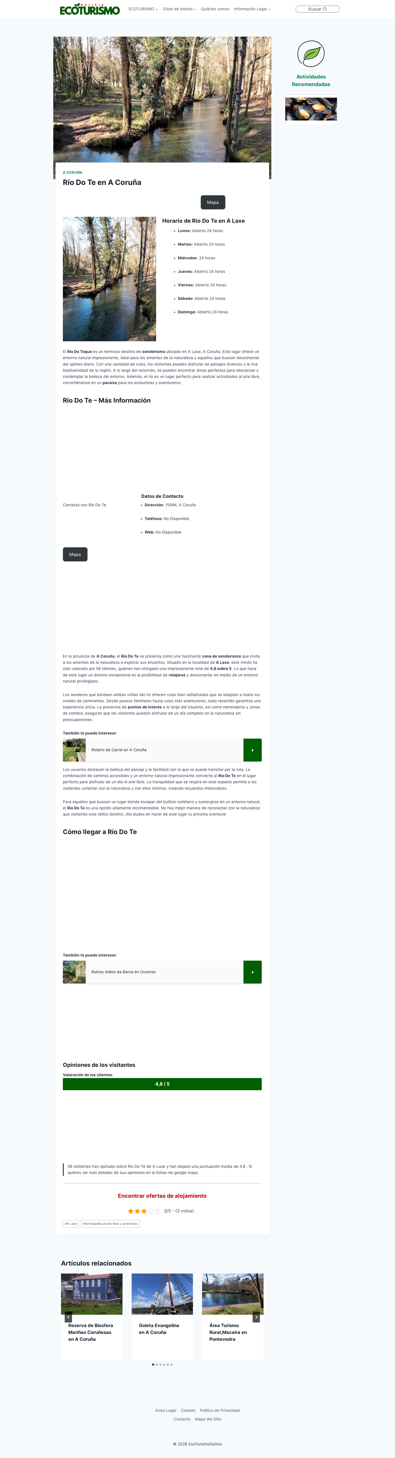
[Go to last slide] (68, 1317)
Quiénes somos (215, 9)
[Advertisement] (162, 440)
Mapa (213, 202)
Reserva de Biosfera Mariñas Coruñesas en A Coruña (90, 1332)
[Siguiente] (256, 1317)
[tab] (153, 1364)
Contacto (182, 1419)
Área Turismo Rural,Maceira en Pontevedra (228, 1332)
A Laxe (71, 1223)
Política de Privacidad (220, 1410)
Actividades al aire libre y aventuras (110, 1223)
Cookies (188, 1410)
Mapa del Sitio (208, 1419)
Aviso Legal (165, 1410)
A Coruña (73, 172)
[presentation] (92, 1294)
